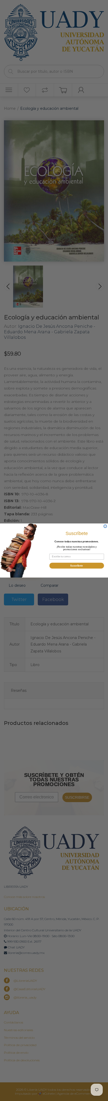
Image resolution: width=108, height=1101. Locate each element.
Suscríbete (76, 565)
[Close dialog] (105, 526)
